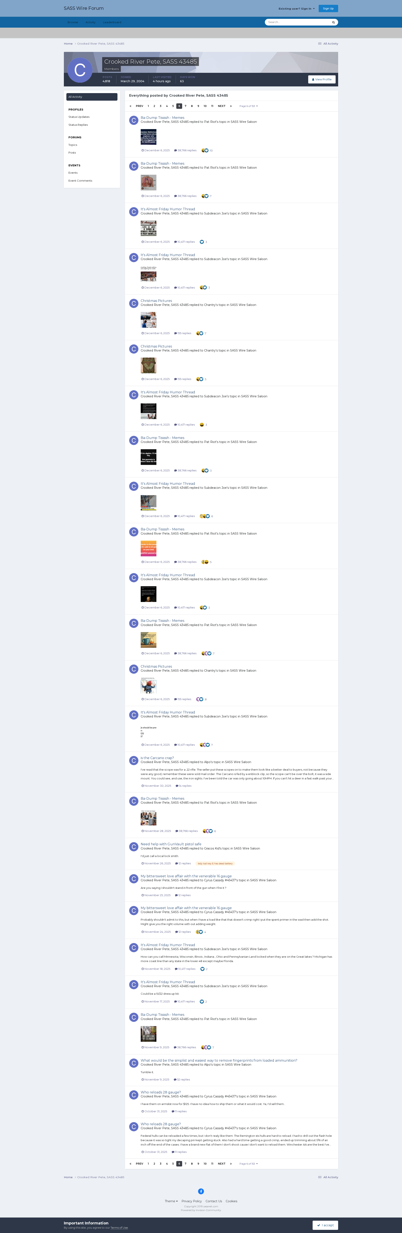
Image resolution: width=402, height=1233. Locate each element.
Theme (170, 1201)
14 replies (184, 785)
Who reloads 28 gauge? (161, 1092)
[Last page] (231, 106)
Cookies (231, 1201)
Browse (73, 22)
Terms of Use (119, 1227)
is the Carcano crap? (157, 758)
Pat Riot (210, 122)
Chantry (210, 305)
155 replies (184, 333)
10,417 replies (186, 241)
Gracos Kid (211, 848)
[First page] (130, 106)
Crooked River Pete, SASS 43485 (165, 122)
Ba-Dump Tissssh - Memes (162, 118)
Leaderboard (112, 22)
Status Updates (314, 22)
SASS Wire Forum (84, 8)
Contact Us (214, 1201)
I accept (327, 1225)
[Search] (333, 22)
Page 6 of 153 (248, 106)
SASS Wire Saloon (244, 122)
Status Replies (78, 124)
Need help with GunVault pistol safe (171, 844)
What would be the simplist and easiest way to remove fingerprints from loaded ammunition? (219, 1060)
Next (221, 106)
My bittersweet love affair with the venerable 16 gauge (186, 876)
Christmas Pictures (156, 301)
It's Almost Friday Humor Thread (168, 209)
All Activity (75, 96)
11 (212, 106)
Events (72, 172)
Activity (90, 22)
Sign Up (328, 8)
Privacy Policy (192, 1201)
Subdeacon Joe (215, 213)
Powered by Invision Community (201, 1210)
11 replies (180, 1111)
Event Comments (80, 180)
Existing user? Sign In (296, 8)
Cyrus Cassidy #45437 (220, 880)
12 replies (184, 863)
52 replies (183, 1079)
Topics (72, 144)
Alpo (207, 762)
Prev (139, 106)
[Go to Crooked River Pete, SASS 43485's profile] (133, 120)
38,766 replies (186, 150)
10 (205, 106)
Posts (72, 152)
